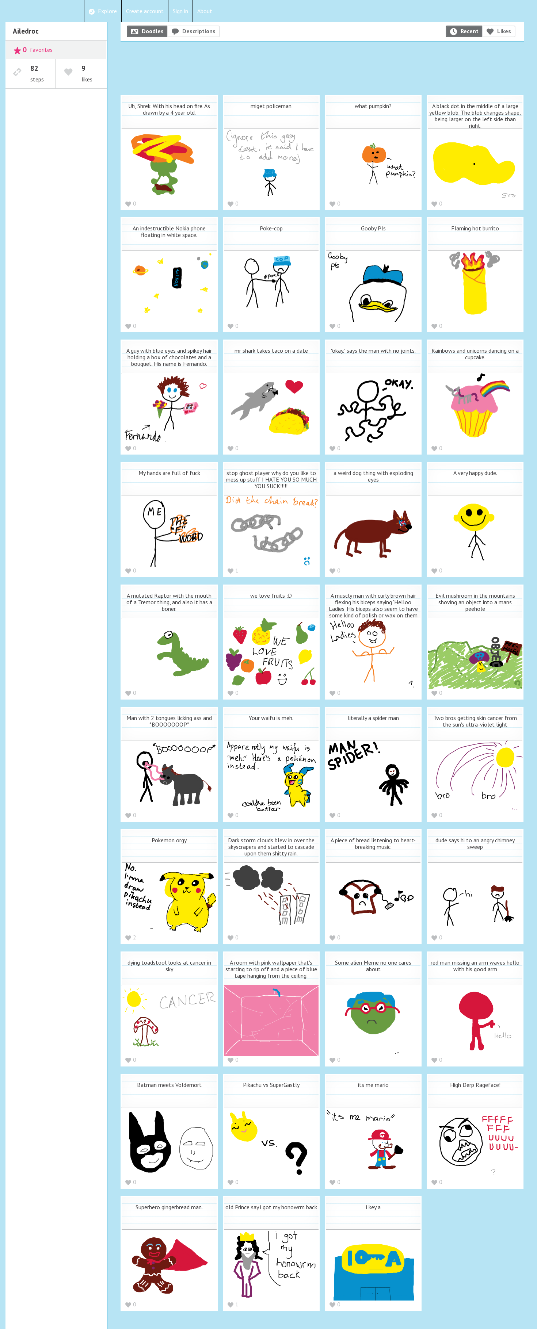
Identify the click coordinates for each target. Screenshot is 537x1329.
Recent (470, 31)
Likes (504, 31)
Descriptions (199, 31)
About (204, 11)
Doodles (153, 31)
